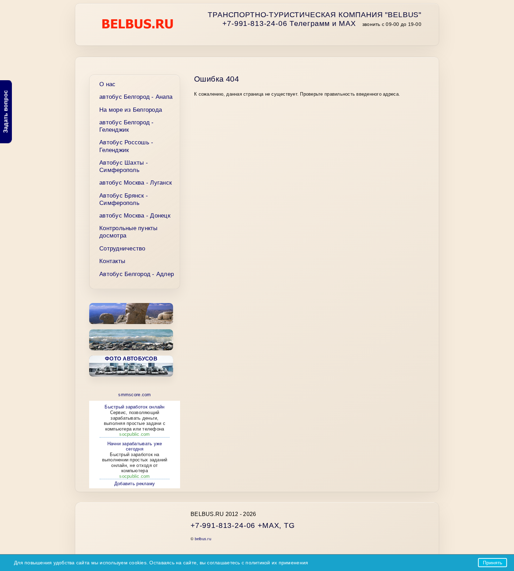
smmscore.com (134, 394)
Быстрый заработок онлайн (134, 420)
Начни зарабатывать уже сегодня (134, 460)
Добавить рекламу (134, 483)
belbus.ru (203, 539)
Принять (492, 562)
